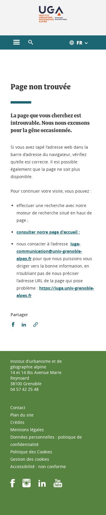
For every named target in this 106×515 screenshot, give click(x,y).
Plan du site (22, 415)
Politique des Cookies (31, 452)
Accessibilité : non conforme (38, 466)
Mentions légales (27, 429)
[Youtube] (58, 485)
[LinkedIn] (42, 485)
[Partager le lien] (35, 325)
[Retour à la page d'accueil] (53, 14)
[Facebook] (12, 485)
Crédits (17, 422)
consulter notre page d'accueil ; (48, 232)
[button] (31, 42)
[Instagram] (26, 485)
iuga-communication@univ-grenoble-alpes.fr (49, 251)
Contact (17, 407)
